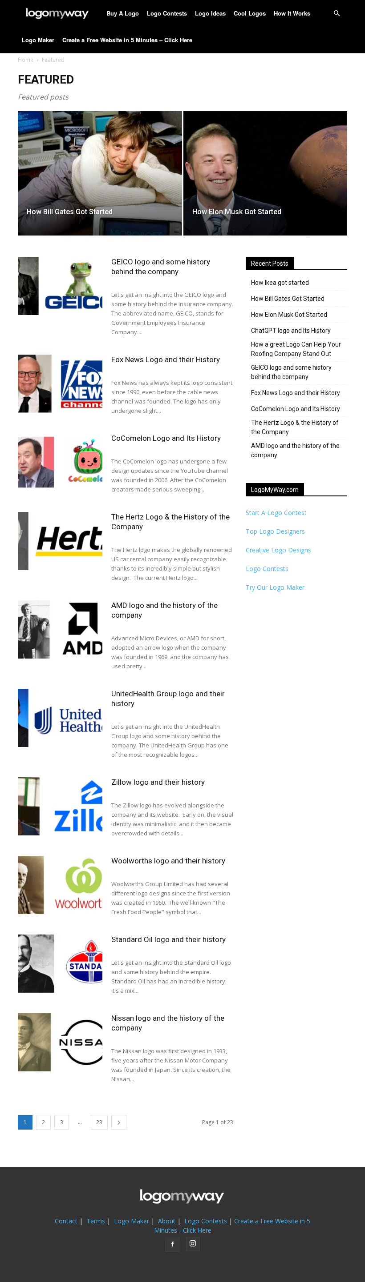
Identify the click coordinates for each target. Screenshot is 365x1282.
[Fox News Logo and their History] (60, 384)
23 (99, 1122)
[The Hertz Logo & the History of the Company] (60, 541)
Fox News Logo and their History (165, 359)
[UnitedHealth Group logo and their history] (60, 718)
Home (25, 60)
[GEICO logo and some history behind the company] (60, 286)
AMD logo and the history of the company (295, 450)
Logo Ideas (210, 13)
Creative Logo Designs (278, 550)
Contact (66, 1221)
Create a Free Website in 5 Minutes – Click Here (127, 40)
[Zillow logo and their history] (60, 806)
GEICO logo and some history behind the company (291, 372)
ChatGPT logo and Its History (291, 330)
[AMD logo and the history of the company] (60, 629)
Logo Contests (167, 13)
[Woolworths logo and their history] (60, 885)
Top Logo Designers (275, 531)
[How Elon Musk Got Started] (265, 182)
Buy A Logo (122, 13)
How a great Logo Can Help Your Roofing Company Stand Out (296, 349)
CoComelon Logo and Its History (166, 438)
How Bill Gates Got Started (287, 298)
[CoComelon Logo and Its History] (60, 462)
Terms (95, 1221)
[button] (336, 13)
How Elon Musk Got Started (289, 314)
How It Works (292, 13)
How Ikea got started (280, 282)
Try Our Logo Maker (275, 587)
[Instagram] (193, 1244)
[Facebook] (172, 1245)
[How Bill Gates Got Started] (100, 182)
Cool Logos (250, 13)
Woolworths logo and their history (168, 860)
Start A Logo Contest (276, 512)
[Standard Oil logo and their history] (60, 964)
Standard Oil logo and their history (168, 939)
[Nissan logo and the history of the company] (60, 1042)
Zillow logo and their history (158, 782)
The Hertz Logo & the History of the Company (295, 427)
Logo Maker (38, 40)
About (166, 1221)
